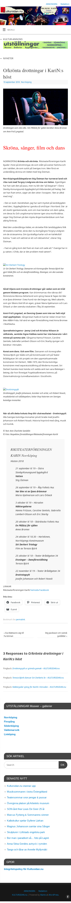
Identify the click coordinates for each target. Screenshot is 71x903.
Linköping (10, 734)
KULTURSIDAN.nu (19, 895)
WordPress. (54, 895)
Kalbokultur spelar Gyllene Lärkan (25, 820)
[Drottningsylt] (11, 389)
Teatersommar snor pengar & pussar (27, 797)
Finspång (9, 721)
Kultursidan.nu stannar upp (21, 785)
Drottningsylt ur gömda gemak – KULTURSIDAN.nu (36, 668)
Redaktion (65, 4)
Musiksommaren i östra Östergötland (27, 791)
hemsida (34, 590)
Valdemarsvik (11, 730)
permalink (20, 619)
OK (62, 764)
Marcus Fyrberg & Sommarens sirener (28, 814)
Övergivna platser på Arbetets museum (28, 803)
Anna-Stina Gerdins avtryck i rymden (27, 843)
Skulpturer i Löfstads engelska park (26, 832)
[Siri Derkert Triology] (14, 265)
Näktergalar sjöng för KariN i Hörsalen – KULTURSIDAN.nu (39, 686)
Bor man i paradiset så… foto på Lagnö (28, 838)
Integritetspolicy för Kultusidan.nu (23, 869)
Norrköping (26, 82)
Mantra (43, 895)
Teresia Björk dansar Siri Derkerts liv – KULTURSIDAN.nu (38, 677)
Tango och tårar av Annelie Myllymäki (27, 849)
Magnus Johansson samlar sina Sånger (28, 826)
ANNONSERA (51, 4)
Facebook (44, 590)
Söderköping (11, 725)
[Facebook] (67, 11)
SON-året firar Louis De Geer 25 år (26, 809)
